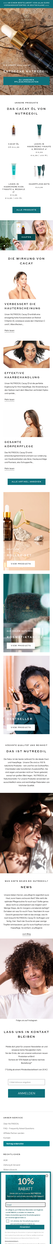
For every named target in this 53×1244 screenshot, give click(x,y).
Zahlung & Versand (11, 1165)
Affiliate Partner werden (13, 1133)
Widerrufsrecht (10, 1169)
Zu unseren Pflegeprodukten (26, 81)
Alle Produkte (26, 210)
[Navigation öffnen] (4, 17)
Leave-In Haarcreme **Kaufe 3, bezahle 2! (39, 146)
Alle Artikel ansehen (26, 482)
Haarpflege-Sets (39, 184)
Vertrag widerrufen (15, 1144)
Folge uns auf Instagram (26, 1020)
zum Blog (26, 934)
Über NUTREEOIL (11, 1124)
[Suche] (44, 17)
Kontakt (6, 1138)
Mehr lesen (9, 330)
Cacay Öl (13, 144)
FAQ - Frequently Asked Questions (18, 1128)
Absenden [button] (25, 1226)
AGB (5, 1160)
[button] (46, 1175)
